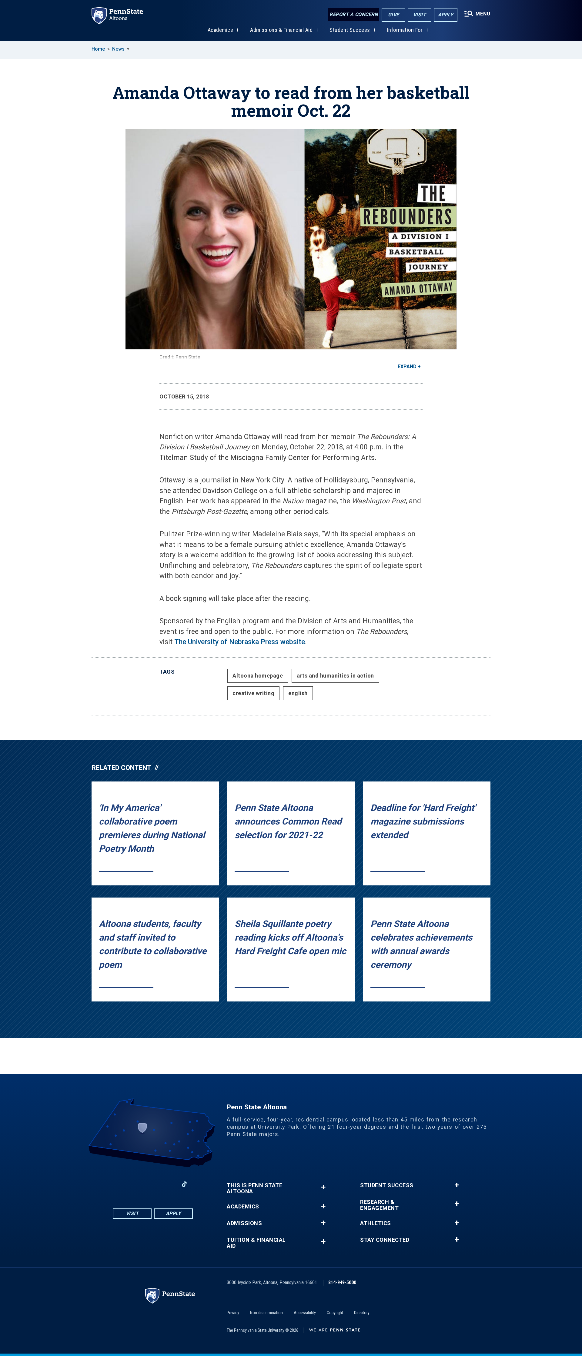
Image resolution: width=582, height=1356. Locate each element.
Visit (419, 15)
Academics (220, 30)
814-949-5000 (342, 1282)
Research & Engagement (379, 1205)
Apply (445, 15)
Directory (362, 1312)
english (298, 693)
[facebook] (121, 1184)
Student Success (349, 30)
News (118, 49)
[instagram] (137, 1184)
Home (98, 49)
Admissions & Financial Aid (281, 30)
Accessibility (305, 1312)
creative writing (253, 693)
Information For (405, 30)
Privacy (233, 1312)
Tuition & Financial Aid (256, 1243)
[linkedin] (168, 1184)
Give (393, 15)
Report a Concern (353, 14)
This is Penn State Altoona (254, 1188)
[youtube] (153, 1184)
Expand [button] (407, 366)
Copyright (335, 1312)
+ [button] (323, 1187)
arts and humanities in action (335, 675)
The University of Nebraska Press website (239, 642)
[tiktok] (184, 1184)
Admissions (244, 1223)
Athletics (375, 1223)
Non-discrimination (266, 1312)
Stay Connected (384, 1240)
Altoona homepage (257, 675)
